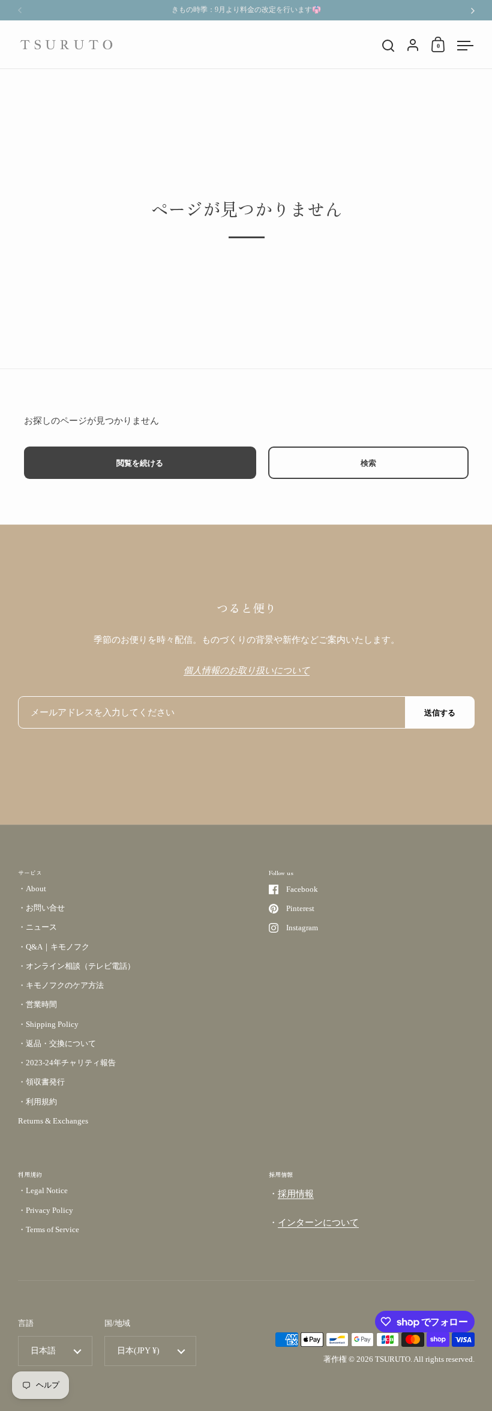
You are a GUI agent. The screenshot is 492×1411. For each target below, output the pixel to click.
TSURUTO (392, 1359)
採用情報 (296, 1194)
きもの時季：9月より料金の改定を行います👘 (246, 10)
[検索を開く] (388, 46)
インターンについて (318, 1222)
